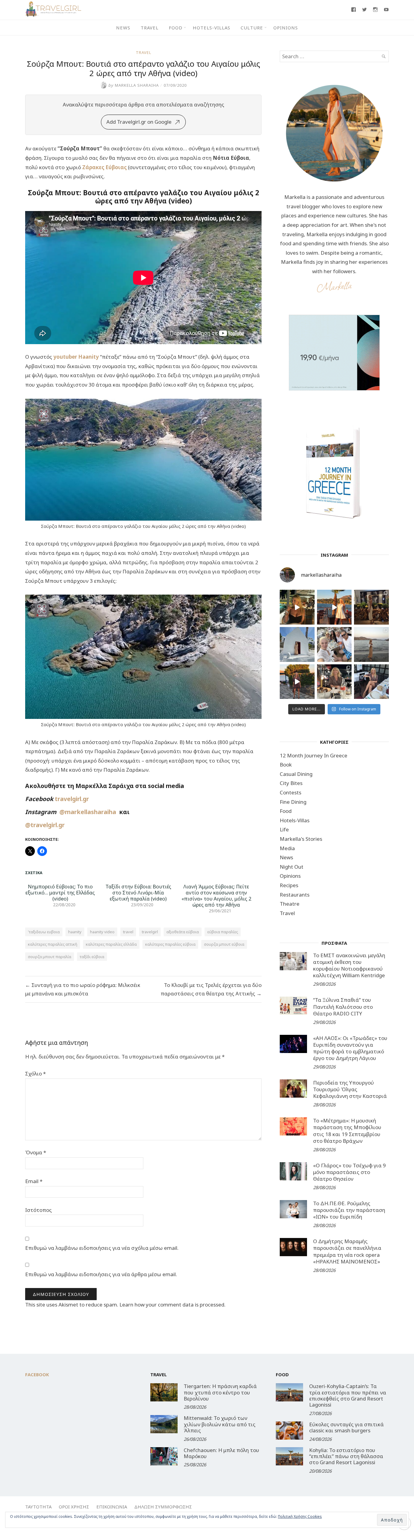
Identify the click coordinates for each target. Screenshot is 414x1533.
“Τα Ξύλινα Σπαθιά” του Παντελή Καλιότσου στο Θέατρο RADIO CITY (343, 1006)
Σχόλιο (35, 1073)
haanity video (102, 931)
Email (33, 1181)
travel (128, 931)
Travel (150, 28)
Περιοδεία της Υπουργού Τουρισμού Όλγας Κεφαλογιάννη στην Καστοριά (350, 1089)
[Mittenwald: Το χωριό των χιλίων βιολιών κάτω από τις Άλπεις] (164, 1424)
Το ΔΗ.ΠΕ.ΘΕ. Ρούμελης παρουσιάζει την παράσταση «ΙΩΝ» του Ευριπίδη (349, 1210)
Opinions (285, 28)
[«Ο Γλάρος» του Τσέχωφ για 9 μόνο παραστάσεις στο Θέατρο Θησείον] (293, 1171)
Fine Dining (293, 801)
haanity (75, 931)
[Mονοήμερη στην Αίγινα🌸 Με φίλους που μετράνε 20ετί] (334, 644)
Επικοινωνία (111, 1507)
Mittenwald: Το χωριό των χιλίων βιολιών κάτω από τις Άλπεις (219, 1424)
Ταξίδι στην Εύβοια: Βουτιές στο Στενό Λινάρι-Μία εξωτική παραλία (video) (138, 893)
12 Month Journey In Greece (313, 755)
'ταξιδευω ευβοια (44, 931)
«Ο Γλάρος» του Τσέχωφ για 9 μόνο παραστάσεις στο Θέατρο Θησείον (349, 1172)
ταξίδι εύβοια (92, 956)
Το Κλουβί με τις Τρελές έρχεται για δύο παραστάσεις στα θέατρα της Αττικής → (211, 989)
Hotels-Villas (211, 28)
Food (175, 28)
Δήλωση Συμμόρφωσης (163, 1507)
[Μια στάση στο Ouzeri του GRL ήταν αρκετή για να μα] (297, 681)
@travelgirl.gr (45, 825)
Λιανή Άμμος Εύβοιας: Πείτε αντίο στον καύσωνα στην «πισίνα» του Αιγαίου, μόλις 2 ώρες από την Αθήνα (216, 896)
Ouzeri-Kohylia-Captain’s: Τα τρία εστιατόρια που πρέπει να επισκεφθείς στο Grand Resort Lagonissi (347, 1395)
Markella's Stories (301, 838)
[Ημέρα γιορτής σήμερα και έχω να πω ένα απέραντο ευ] (371, 681)
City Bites (291, 783)
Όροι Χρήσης (74, 1507)
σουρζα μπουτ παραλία (49, 956)
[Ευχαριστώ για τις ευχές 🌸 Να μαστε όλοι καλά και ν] (371, 607)
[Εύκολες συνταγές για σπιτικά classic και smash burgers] (289, 1430)
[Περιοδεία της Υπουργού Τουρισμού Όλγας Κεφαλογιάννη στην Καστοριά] (293, 1088)
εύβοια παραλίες (222, 931)
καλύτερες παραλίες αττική (52, 944)
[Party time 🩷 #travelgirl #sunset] (371, 644)
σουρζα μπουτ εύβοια (224, 944)
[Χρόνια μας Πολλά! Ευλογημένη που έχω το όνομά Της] (297, 644)
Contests (290, 792)
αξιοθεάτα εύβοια (182, 931)
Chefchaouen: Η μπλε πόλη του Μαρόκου (221, 1453)
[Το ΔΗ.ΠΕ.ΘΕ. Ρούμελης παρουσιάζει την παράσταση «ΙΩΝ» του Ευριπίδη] (293, 1209)
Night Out (291, 866)
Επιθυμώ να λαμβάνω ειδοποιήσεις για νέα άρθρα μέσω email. (101, 1274)
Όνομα (35, 1152)
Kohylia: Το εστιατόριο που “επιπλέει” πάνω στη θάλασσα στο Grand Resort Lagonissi (346, 1456)
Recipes (289, 885)
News (123, 28)
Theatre (289, 903)
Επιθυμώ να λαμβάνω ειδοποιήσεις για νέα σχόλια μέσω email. (102, 1247)
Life (284, 829)
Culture (252, 28)
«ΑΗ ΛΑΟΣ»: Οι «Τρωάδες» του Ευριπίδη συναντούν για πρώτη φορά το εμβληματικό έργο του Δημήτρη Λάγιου (350, 1048)
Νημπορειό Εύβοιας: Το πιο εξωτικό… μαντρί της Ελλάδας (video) (60, 893)
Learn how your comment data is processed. (172, 1304)
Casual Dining (296, 773)
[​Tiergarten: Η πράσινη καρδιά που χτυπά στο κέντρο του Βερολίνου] (164, 1392)
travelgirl (150, 931)
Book (286, 764)
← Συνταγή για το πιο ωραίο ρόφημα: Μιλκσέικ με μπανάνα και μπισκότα (82, 989)
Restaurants (294, 894)
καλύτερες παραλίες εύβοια (170, 944)
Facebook (37, 1374)
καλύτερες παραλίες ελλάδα (111, 944)
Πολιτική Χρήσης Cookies (300, 1516)
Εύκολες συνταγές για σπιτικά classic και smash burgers (346, 1427)
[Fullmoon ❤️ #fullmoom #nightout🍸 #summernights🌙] (297, 607)
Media (287, 848)
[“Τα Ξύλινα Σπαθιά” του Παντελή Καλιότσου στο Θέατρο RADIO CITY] (293, 1006)
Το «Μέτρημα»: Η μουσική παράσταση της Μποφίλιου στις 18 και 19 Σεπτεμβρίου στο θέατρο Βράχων (347, 1130)
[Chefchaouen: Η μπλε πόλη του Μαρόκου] (164, 1456)
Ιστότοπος (38, 1209)
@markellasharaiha (89, 812)
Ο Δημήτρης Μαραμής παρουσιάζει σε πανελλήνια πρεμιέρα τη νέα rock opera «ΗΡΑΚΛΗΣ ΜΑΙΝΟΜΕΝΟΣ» (347, 1251)
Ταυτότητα (38, 1507)
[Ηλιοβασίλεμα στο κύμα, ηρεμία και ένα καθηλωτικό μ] (334, 607)
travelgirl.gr (72, 799)
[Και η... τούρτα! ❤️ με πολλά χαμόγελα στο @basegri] (334, 681)
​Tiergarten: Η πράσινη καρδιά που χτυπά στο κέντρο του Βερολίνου (220, 1392)
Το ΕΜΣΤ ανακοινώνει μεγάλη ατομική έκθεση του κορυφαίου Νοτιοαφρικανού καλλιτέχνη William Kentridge (349, 965)
